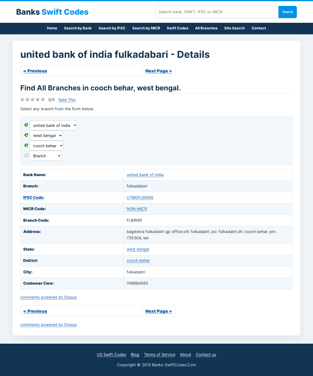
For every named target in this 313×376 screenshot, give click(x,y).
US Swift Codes (111, 354)
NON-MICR (137, 208)
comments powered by (48, 297)
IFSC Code (33, 197)
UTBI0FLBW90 (140, 197)
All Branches (206, 28)
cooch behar (138, 260)
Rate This (67, 99)
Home (52, 28)
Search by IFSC (112, 28)
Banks (52, 12)
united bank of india (145, 174)
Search (287, 12)
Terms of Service (159, 354)
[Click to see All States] (26, 135)
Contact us (206, 354)
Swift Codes (177, 28)
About (185, 354)
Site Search (234, 28)
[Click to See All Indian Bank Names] (26, 125)
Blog (135, 354)
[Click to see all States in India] (26, 145)
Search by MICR (146, 28)
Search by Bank (78, 28)
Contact (259, 28)
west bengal (138, 249)
